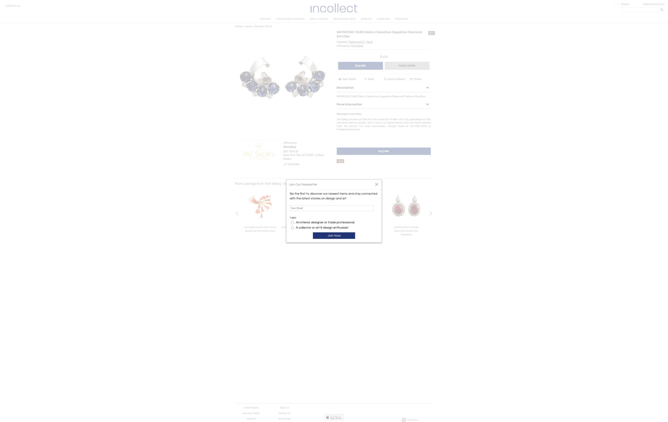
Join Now (334, 235)
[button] (376, 184)
